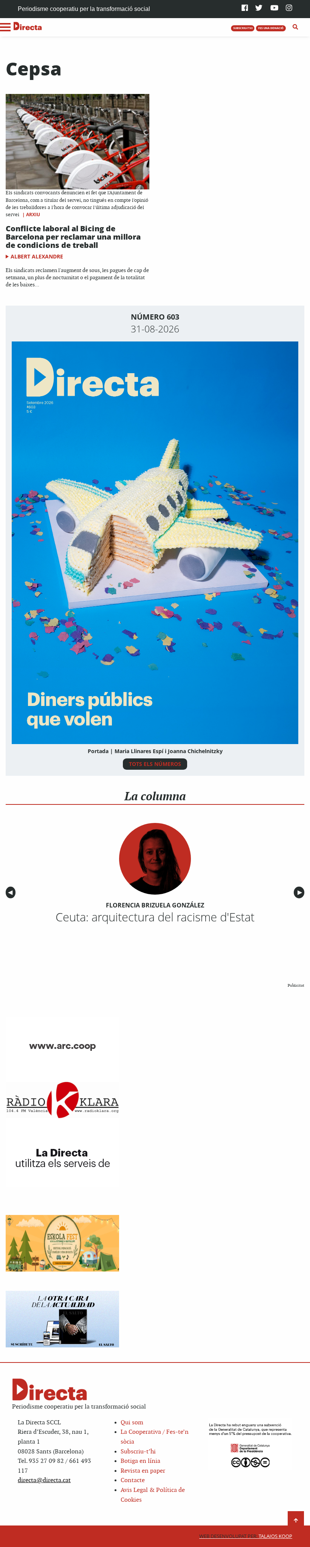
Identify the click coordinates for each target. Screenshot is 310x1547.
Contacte (133, 1480)
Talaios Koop (245, 1536)
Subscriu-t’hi (138, 1451)
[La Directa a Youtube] (274, 8)
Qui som (132, 1422)
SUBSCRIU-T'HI (243, 28)
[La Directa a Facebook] (245, 8)
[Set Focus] (295, 27)
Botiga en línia (140, 1461)
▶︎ (301, 892)
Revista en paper (143, 1471)
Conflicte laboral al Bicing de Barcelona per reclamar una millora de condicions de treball (73, 236)
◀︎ (12, 892)
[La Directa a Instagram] (289, 8)
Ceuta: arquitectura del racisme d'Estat (155, 917)
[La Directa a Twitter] (258, 8)
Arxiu (33, 214)
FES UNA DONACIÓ (271, 28)
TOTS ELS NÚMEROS (155, 763)
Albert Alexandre (37, 256)
